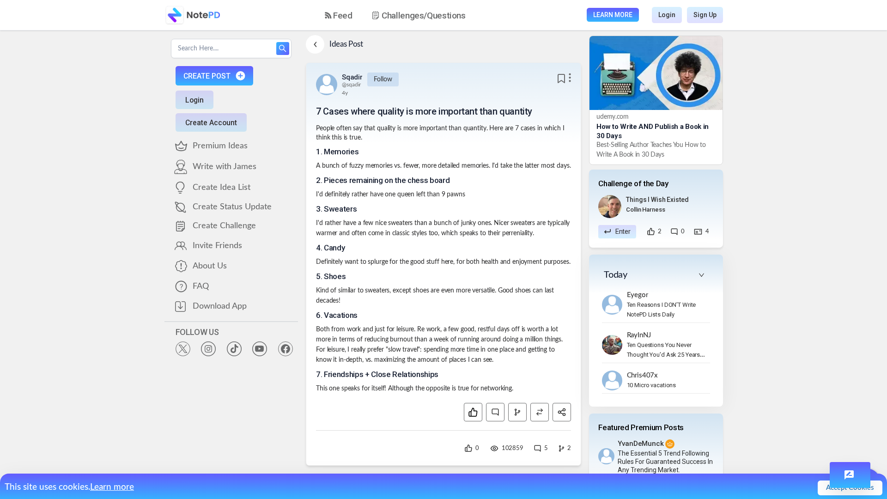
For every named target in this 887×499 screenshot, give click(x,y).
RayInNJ (639, 335)
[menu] (403, 15)
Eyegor (637, 295)
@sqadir (351, 84)
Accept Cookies (850, 487)
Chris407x (642, 375)
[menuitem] (339, 15)
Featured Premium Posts (641, 427)
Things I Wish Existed (657, 199)
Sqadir (352, 77)
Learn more (112, 487)
